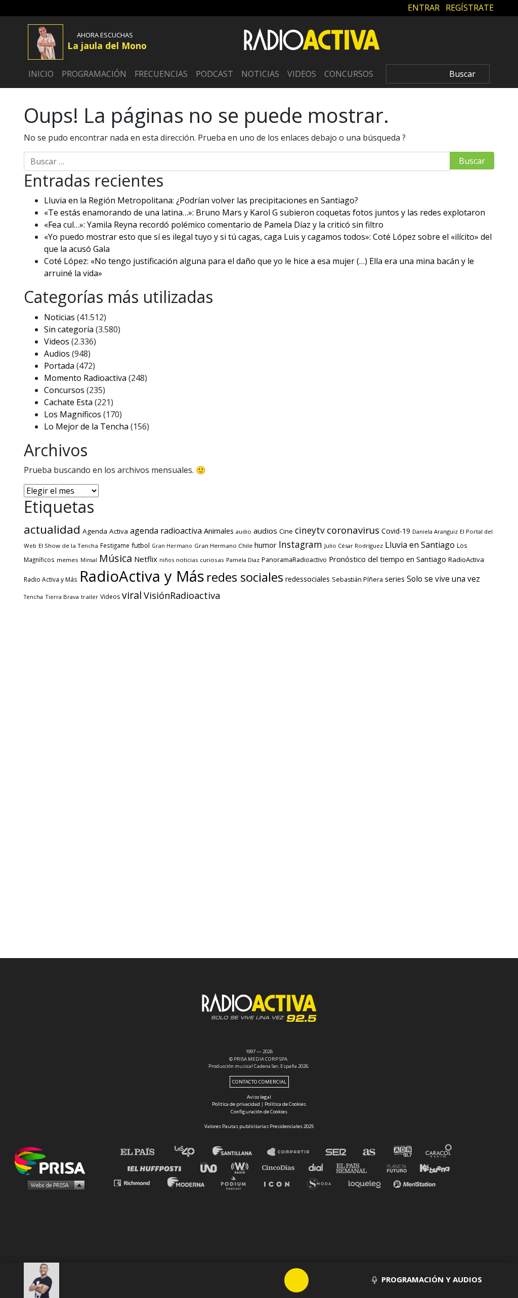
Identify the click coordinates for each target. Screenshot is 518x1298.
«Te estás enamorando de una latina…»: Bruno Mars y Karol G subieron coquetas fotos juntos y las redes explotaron (264, 212)
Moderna (186, 1182)
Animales (219, 531)
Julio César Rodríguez (353, 545)
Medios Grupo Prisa (53, 1185)
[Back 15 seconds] (272, 1280)
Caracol (439, 1152)
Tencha (33, 596)
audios (265, 531)
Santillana (239, 1152)
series (395, 579)
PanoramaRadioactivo (294, 559)
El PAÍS (143, 1152)
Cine (286, 531)
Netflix (145, 559)
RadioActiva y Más (141, 576)
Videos (301, 73)
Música (115, 558)
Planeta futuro (393, 1167)
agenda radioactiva (166, 530)
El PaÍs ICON (280, 1182)
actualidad (52, 529)
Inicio (41, 73)
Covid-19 (395, 531)
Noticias (260, 73)
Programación (94, 73)
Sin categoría (69, 329)
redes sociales (244, 577)
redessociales (307, 579)
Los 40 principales (192, 1152)
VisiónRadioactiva (182, 595)
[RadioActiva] (311, 41)
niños (166, 560)
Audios (57, 353)
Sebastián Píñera (357, 579)
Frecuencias (161, 73)
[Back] (248, 1280)
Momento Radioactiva (85, 377)
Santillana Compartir (293, 1152)
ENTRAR (424, 7)
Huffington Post (157, 1167)
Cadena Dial (319, 1167)
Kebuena (430, 1167)
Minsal (88, 560)
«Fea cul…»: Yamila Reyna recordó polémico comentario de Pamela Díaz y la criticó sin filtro (213, 224)
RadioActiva (466, 559)
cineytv (310, 530)
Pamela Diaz (243, 560)
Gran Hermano (172, 545)
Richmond (137, 1182)
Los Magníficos (72, 414)
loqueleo (367, 1182)
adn (401, 1152)
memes (67, 560)
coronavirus (353, 530)
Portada (59, 365)
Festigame (115, 545)
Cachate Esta (68, 402)
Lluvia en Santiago (420, 544)
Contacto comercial (259, 1081)
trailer (89, 596)
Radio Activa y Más (50, 579)
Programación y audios (430, 1279)
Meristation (416, 1182)
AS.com (368, 1152)
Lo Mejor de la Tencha (86, 426)
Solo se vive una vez (443, 579)
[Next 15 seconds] (321, 1280)
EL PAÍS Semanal (356, 1167)
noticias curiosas (200, 560)
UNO (213, 1167)
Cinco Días (281, 1167)
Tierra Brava (62, 596)
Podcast (214, 73)
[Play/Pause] (296, 1280)
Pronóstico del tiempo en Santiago (387, 559)
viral (132, 595)
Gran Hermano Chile (223, 545)
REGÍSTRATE (470, 7)
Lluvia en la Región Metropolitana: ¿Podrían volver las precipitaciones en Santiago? (201, 200)
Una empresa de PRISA (53, 1160)
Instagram (300, 544)
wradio (242, 1167)
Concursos (348, 73)
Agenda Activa (105, 531)
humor (265, 545)
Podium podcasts (237, 1182)
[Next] (345, 1280)
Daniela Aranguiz (435, 531)
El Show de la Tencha (68, 545)
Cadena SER (336, 1152)
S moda (322, 1182)
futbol (141, 545)
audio (243, 531)
